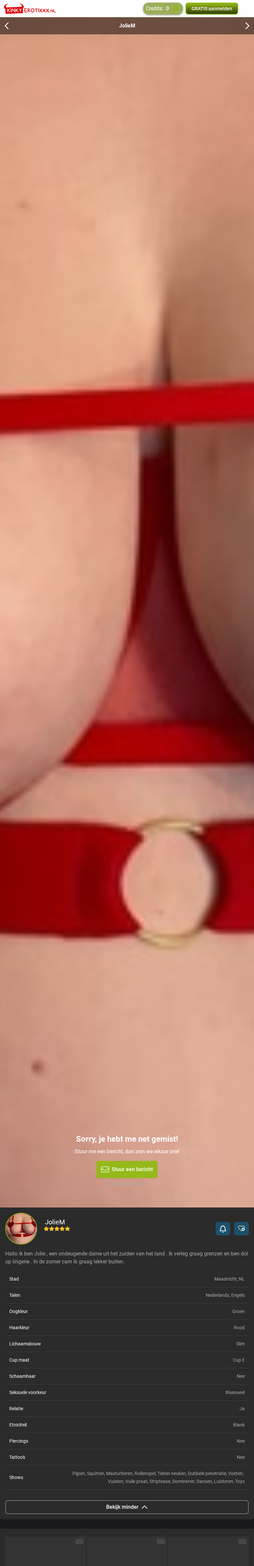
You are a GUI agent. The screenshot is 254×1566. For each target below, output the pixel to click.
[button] (223, 1228)
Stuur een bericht (132, 1169)
